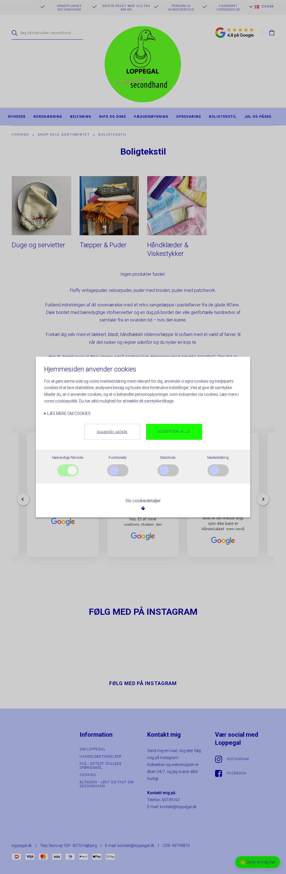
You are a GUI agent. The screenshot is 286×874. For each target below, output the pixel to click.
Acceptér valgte (112, 432)
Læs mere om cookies (68, 414)
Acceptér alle (174, 432)
